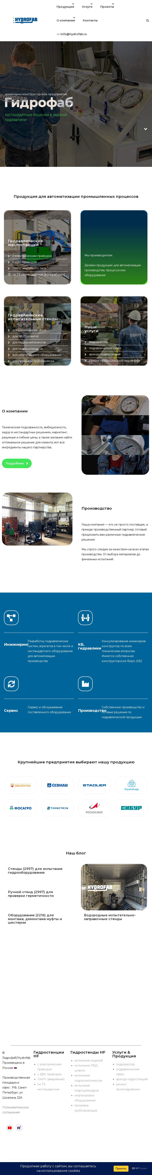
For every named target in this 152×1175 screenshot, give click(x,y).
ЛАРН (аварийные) (51, 1079)
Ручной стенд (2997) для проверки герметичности (31, 893)
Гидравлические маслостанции (25, 243)
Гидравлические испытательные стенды (33, 317)
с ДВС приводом (49, 1074)
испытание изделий (88, 1060)
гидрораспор (125, 1064)
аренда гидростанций (132, 1079)
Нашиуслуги (92, 329)
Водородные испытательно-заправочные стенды (110, 917)
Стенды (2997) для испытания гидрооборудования (35, 870)
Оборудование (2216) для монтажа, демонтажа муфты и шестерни (35, 918)
